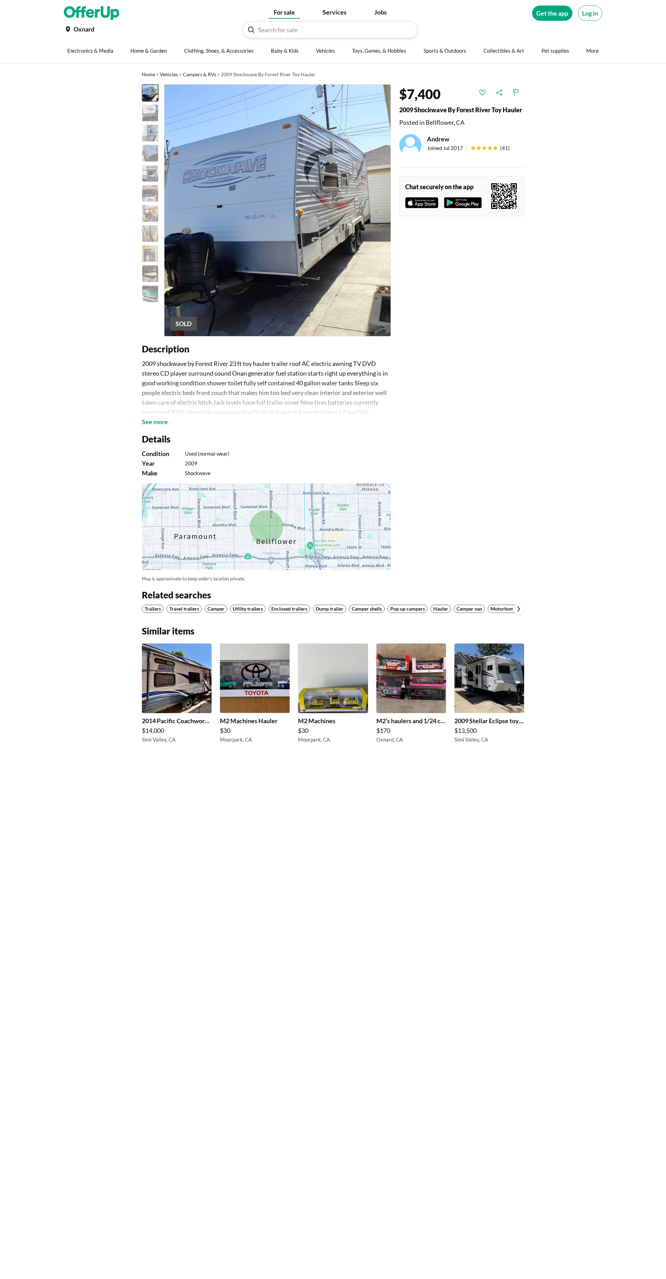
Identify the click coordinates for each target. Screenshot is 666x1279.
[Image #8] (150, 233)
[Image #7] (150, 213)
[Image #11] (150, 294)
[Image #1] (150, 93)
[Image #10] (150, 273)
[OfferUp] (91, 13)
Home (148, 74)
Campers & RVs (199, 74)
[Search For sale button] (251, 30)
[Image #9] (150, 253)
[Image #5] (150, 173)
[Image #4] (150, 153)
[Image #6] (150, 193)
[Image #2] (150, 113)
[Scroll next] (518, 608)
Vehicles (169, 74)
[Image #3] (150, 133)
